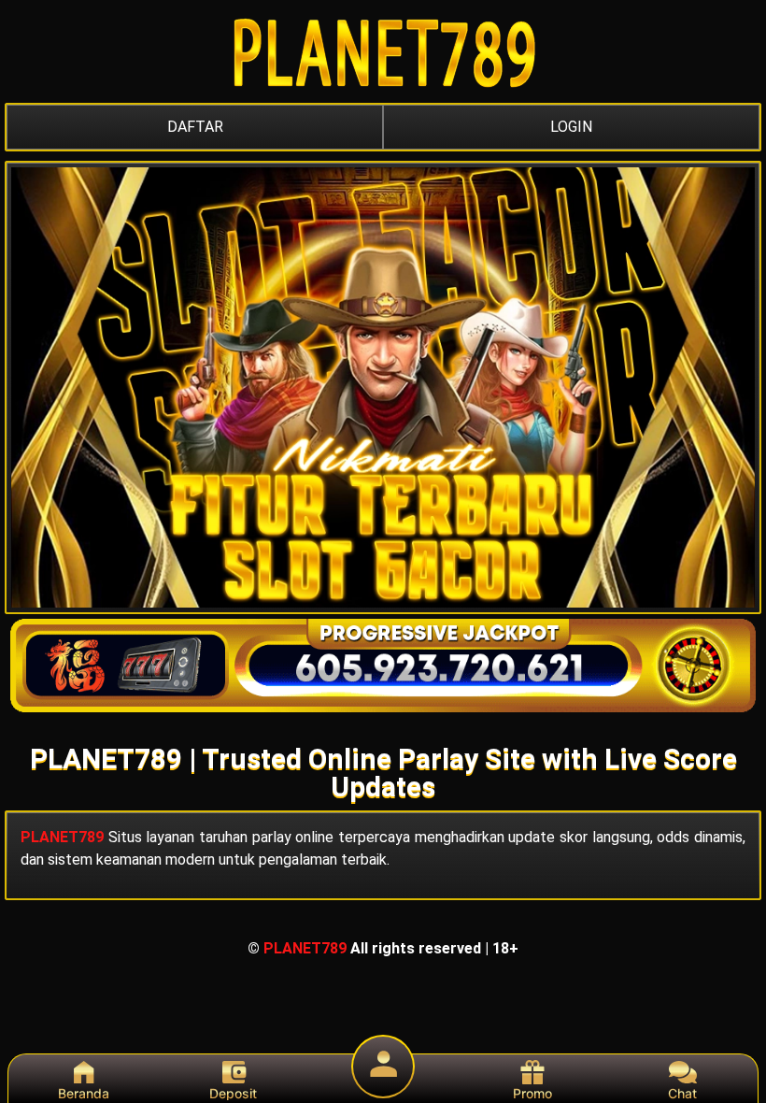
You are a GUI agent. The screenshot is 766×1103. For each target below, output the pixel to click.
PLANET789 (62, 837)
